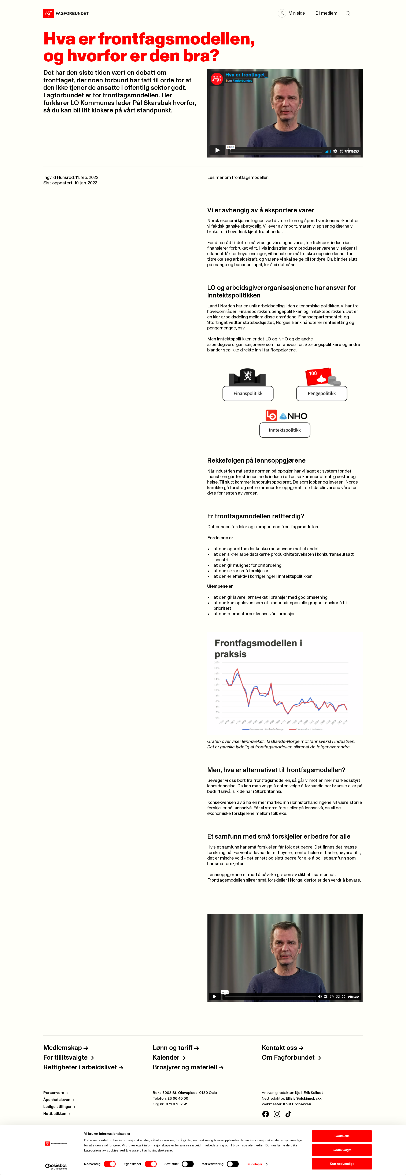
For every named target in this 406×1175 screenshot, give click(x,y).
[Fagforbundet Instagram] (277, 1114)
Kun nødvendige (342, 1163)
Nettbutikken (56, 1114)
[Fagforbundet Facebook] (265, 1114)
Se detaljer (254, 1164)
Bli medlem (326, 13)
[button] (293, 13)
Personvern (55, 1093)
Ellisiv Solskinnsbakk (303, 1098)
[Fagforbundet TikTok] (288, 1114)
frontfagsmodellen (250, 177)
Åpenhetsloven (58, 1100)
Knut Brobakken (297, 1104)
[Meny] (358, 13)
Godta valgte (342, 1150)
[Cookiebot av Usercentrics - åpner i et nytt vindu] (56, 1167)
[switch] (151, 1164)
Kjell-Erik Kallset (309, 1093)
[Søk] (348, 13)
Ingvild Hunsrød (58, 177)
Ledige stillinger (59, 1107)
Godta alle (342, 1136)
